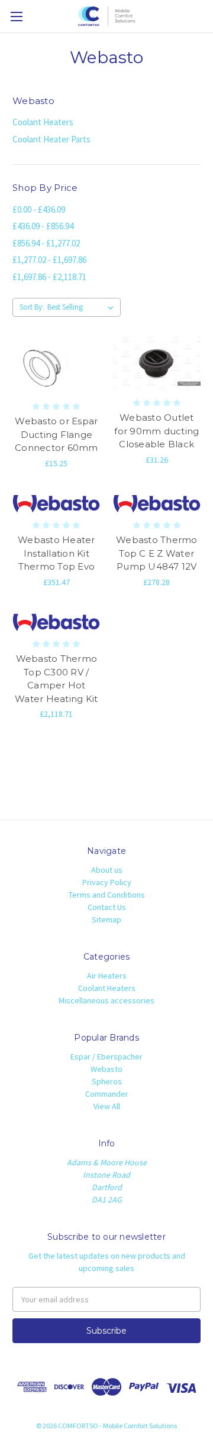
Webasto (106, 1069)
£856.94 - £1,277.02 (46, 243)
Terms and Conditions (107, 894)
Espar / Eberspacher (106, 1056)
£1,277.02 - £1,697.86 (49, 259)
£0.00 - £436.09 (38, 209)
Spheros (107, 1081)
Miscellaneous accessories (106, 1000)
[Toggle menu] (16, 16)
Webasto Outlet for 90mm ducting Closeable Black (156, 431)
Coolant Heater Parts (51, 139)
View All (106, 1106)
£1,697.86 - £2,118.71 (49, 276)
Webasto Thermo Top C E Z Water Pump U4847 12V (157, 553)
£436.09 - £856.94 (42, 226)
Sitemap (106, 919)
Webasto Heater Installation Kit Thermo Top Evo (56, 553)
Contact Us (107, 907)
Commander (106, 1093)
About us (106, 869)
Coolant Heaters (42, 122)
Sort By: (32, 307)
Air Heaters (107, 975)
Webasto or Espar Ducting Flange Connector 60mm (56, 434)
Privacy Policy (106, 882)
